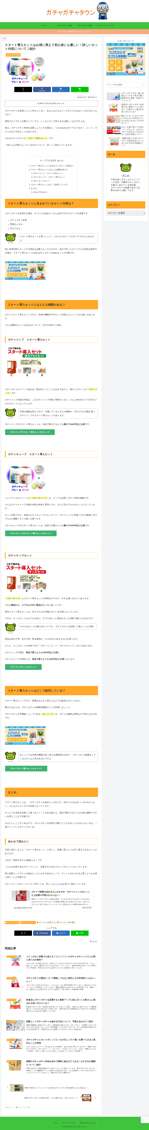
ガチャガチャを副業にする (47, 922)
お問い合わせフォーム (87, 1123)
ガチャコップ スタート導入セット (48, 173)
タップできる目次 (48, 160)
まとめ (34, 188)
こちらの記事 (60, 884)
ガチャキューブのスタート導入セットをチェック (30, 533)
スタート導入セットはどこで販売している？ (49, 184)
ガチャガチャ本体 (13, 922)
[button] (143, 84)
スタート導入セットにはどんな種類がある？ (49, 170)
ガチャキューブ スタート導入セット (49, 177)
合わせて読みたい (40, 192)
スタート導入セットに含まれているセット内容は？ (52, 166)
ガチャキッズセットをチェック (23, 667)
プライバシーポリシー (69, 1123)
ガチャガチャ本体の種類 (66, 922)
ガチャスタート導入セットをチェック (26, 768)
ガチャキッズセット (41, 181)
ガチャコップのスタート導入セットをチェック (29, 432)
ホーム (55, 1123)
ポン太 (125, 175)
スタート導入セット (28, 922)
